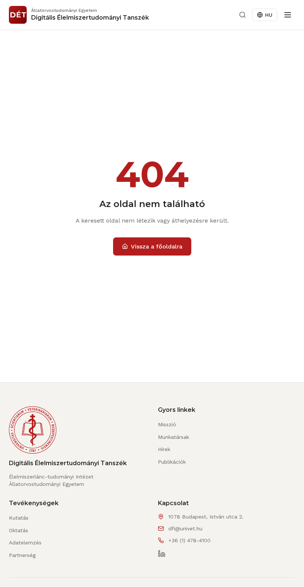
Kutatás (19, 518)
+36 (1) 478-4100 (189, 540)
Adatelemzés (25, 543)
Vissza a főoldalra (156, 246)
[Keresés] (242, 14)
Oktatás (18, 530)
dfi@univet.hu (185, 528)
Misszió (167, 424)
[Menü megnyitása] (287, 14)
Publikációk (172, 462)
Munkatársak (173, 437)
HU (268, 15)
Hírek (164, 449)
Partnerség (22, 555)
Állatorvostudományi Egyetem (46, 484)
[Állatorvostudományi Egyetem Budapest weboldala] (32, 433)
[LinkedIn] (161, 553)
